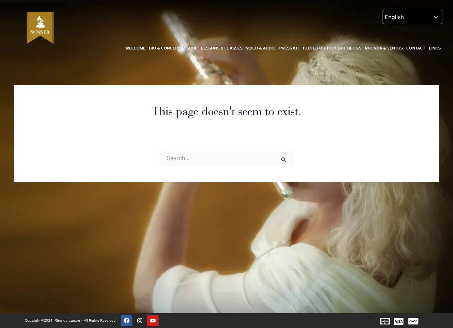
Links (435, 48)
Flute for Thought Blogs (332, 48)
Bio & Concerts (166, 48)
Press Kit (289, 48)
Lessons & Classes (221, 48)
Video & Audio (261, 48)
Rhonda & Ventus (384, 48)
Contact (415, 48)
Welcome (135, 48)
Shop (192, 48)
